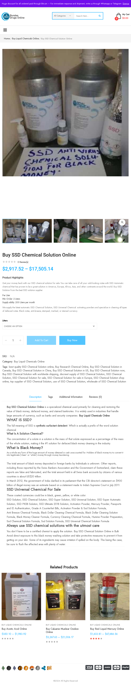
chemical (66, 407)
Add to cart (41, 340)
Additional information (71, 397)
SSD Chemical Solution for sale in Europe (69, 378)
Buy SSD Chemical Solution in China (31, 370)
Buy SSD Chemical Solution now (107, 370)
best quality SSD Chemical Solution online (31, 367)
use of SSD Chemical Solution (69, 381)
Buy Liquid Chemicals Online (25, 38)
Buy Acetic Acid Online (14, 629)
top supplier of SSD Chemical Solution (30, 381)
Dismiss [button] (126, 3)
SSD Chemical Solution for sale (29, 378)
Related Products (64, 567)
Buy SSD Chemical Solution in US (70, 370)
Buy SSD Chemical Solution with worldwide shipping (30, 374)
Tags (50, 397)
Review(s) (23, 262)
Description (35, 397)
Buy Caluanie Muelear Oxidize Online (62, 630)
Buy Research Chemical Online (71, 367)
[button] (122, 222)
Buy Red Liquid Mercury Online (107, 629)
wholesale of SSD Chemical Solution (106, 381)
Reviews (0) (95, 397)
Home (7, 38)
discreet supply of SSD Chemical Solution (82, 374)
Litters (5, 320)
